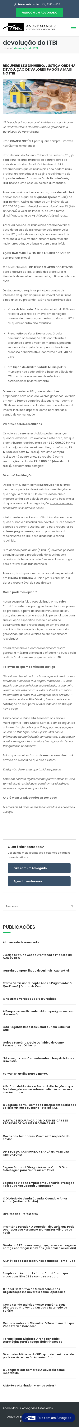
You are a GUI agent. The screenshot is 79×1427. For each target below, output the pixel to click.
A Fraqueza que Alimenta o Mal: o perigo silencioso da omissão (39, 1012)
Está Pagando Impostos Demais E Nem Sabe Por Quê (36, 1028)
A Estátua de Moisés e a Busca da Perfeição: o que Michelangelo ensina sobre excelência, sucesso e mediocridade (38, 1089)
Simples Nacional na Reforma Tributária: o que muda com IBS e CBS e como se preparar (35, 1274)
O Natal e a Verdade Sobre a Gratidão (30, 999)
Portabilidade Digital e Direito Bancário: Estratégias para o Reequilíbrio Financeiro (32, 1340)
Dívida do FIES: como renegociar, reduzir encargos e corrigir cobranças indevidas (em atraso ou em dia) (39, 1246)
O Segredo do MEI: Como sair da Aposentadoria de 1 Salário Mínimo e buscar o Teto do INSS (39, 1106)
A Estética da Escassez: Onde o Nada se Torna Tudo (39, 1261)
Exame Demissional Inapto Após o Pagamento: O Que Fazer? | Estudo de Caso (37, 984)
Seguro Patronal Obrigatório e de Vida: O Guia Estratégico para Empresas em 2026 (35, 1168)
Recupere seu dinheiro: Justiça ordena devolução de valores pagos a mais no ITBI (39, 69)
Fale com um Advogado (30, 868)
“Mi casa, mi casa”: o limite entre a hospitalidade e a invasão (39, 1059)
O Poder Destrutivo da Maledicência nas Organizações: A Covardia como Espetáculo (34, 1290)
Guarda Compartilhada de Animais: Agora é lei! (36, 970)
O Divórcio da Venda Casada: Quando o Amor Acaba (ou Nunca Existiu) (35, 1200)
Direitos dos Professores (20, 1214)
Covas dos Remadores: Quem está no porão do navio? (36, 1137)
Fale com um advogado (39, 12)
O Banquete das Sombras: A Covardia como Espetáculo (34, 1371)
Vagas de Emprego (19, 1417)
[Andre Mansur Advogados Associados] (30, 27)
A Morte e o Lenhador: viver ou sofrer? (29, 1385)
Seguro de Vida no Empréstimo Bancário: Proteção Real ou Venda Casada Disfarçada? (38, 1184)
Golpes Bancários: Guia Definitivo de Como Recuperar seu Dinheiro (33, 1044)
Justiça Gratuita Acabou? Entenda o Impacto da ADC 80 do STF (37, 956)
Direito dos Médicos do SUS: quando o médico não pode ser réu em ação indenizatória (38, 1355)
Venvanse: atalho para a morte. (25, 1074)
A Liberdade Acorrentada (21, 942)
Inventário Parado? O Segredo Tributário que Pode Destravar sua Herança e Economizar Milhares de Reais (38, 1230)
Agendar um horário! (28, 881)
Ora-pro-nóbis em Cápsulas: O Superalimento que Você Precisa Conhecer (38, 1324)
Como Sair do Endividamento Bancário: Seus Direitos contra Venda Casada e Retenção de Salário (35, 1308)
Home (8, 48)
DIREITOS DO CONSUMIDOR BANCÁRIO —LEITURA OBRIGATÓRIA (36, 1153)
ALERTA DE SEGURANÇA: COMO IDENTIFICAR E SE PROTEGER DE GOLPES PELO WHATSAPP (35, 1122)
